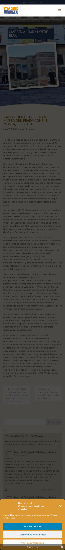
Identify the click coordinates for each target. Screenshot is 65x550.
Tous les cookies (32, 526)
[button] (60, 506)
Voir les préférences (32, 542)
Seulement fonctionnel (33, 534)
